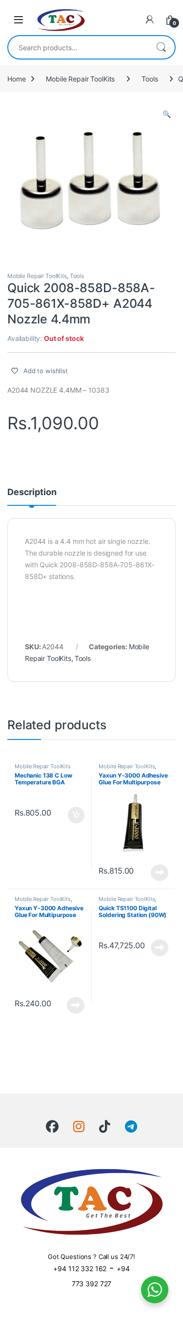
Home (16, 79)
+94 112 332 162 (79, 1268)
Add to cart (76, 815)
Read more (159, 872)
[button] (167, 114)
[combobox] (77, 47)
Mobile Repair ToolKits (80, 79)
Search (161, 47)
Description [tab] (31, 492)
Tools (150, 79)
